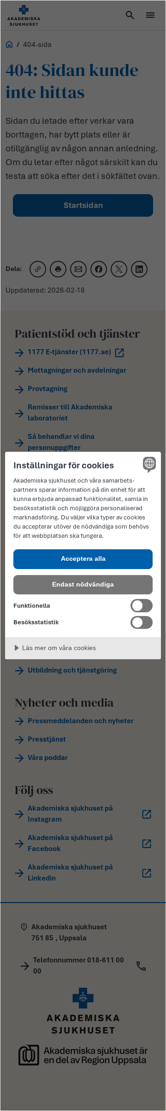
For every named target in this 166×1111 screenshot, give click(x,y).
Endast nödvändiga (83, 584)
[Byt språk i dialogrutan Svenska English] (148, 465)
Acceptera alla (83, 558)
